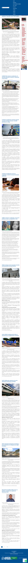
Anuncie (14, 14)
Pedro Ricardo (4, 17)
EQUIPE (14, 552)
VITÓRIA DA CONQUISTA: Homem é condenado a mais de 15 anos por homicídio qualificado (10, 174)
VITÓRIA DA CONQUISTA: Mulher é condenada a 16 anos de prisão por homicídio (24, 51)
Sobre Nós (14, 2)
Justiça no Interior (14, 558)
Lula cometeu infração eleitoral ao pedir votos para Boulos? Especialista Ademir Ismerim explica (24, 32)
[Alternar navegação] (11, 7)
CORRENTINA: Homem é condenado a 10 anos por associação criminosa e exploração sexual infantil (10, 77)
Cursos (14, 11)
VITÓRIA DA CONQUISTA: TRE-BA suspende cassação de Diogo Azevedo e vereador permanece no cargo (10, 120)
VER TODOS (24, 21)
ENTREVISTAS (15, 8)
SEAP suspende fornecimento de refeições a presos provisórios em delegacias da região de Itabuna (10, 444)
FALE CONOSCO (14, 551)
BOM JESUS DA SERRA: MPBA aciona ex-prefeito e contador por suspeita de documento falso (10, 490)
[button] (10, 8)
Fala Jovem (14, 5)
